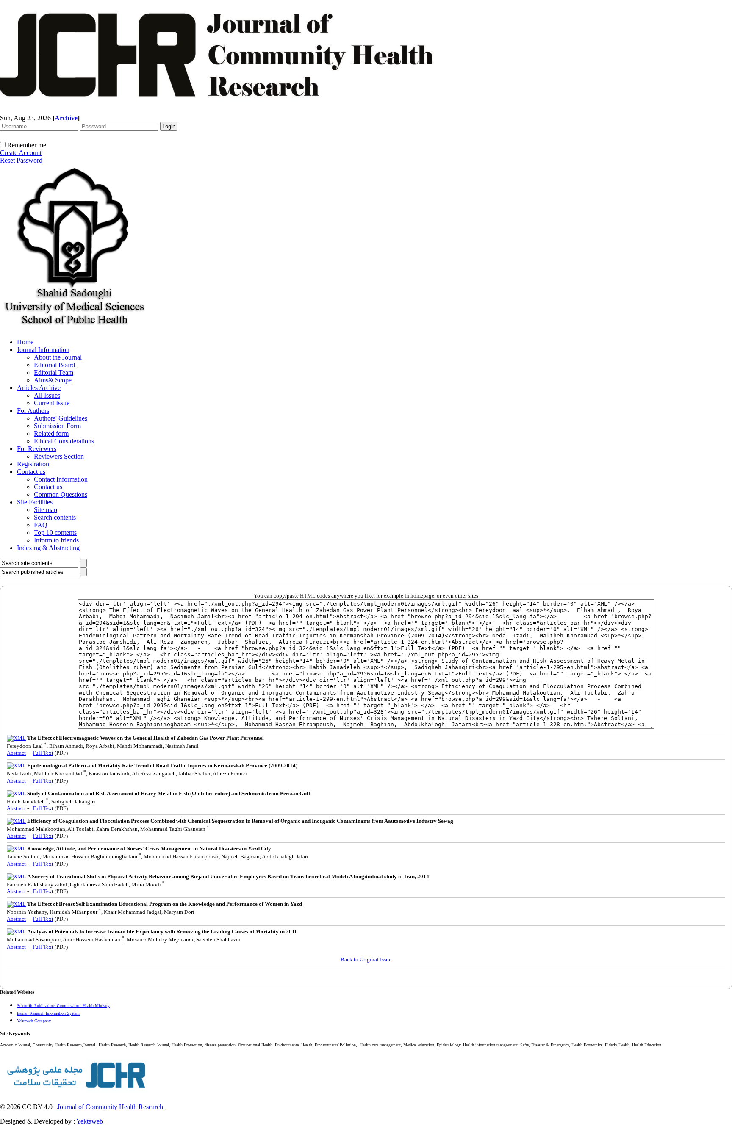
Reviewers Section (59, 456)
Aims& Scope (53, 380)
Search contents (55, 517)
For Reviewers (36, 448)
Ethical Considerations (64, 441)
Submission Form (57, 425)
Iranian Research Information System (48, 1013)
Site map (45, 509)
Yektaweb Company (34, 1021)
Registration (33, 464)
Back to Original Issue (366, 959)
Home (25, 342)
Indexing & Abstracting (48, 547)
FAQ (40, 525)
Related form (51, 433)
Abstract (16, 753)
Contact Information (61, 479)
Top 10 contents (55, 532)
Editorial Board (54, 364)
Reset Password (21, 160)
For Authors (33, 410)
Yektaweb (89, 1121)
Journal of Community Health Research (110, 1106)
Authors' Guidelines (60, 418)
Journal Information (43, 349)
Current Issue (51, 403)
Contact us (31, 471)
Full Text (43, 753)
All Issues (47, 395)
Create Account (21, 152)
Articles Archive (39, 387)
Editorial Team (53, 372)
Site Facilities (35, 502)
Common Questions (60, 494)
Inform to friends (56, 540)
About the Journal (58, 357)
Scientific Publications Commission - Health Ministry (63, 1005)
